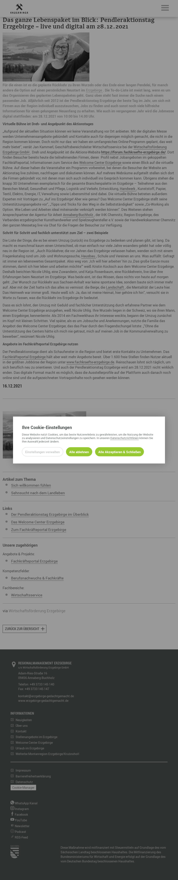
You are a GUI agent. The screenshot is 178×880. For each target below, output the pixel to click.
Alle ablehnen (79, 452)
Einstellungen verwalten (42, 452)
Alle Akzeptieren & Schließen (119, 452)
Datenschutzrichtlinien (124, 438)
